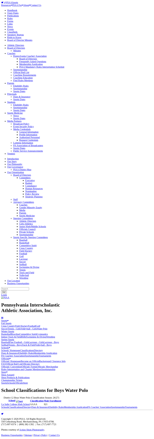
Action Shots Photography (31, 429)
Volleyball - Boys (43, 345)
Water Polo (42, 328)
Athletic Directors (15, 45)
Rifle (23, 337)
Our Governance (15, 167)
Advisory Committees (23, 202)
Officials (5, 358)
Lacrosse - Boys (51, 342)
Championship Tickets (11, 380)
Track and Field (26, 272)
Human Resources (34, 188)
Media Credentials (22, 129)
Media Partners (14, 121)
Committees (25, 177)
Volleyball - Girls (29, 328)
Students (11, 102)
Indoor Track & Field (11, 337)
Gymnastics (42, 334)
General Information (28, 132)
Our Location (13, 280)
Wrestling (23, 278)
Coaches (11, 53)
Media (22, 210)
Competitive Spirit (28, 245)
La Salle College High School (15, 404)
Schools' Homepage (10, 350)
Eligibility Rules (21, 86)
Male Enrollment (52, 401)
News (10, 26)
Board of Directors (16, 48)
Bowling (15, 334)
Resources (6, 5)
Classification (37, 401)
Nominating (31, 191)
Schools (5, 347)
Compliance (31, 186)
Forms (10, 21)
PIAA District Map (22, 169)
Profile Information (28, 134)
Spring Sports (7, 339)
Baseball (23, 240)
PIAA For (17, 5)
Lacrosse (23, 259)
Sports (4, 320)
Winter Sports (7, 331)
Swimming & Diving (29, 267)
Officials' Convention (11, 366)
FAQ (3, 364)
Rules (10, 18)
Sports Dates (19, 91)
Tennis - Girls (14, 328)
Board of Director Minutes (19, 40)
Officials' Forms (29, 366)
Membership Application (31, 64)
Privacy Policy (40, 435)
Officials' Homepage (11, 361)
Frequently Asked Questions (32, 61)
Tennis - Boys (15, 345)
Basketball (24, 242)
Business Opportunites (12, 435)
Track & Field (28, 345)
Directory (38, 350)
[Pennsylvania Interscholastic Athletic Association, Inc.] (5, 297)
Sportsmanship (20, 69)
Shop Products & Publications (15, 377)
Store (3, 372)
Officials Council (27, 229)
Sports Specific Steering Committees (30, 237)
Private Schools (26, 232)
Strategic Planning (34, 196)
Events (10, 29)
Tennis (22, 270)
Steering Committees (23, 218)
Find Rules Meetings (23, 80)
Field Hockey (25, 251)
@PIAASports (10, 2)
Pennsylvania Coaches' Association (30, 56)
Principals (12, 94)
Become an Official (30, 361)
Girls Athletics (26, 224)
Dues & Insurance (21, 96)
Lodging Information (23, 143)
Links (10, 24)
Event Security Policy (23, 126)
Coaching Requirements (24, 75)
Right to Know (14, 37)
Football (23, 253)
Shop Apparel (7, 375)
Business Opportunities (18, 283)
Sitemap (28, 435)
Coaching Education (23, 77)
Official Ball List (21, 72)
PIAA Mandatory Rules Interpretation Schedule (41, 67)
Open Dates (12, 13)
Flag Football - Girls (19, 342)
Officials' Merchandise (47, 366)
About (26, 5)
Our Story (12, 161)
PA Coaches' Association (13, 356)
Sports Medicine (15, 113)
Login (4, 295)
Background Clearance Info (52, 361)
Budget (28, 183)
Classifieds (12, 32)
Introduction (13, 158)
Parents (10, 83)
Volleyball (24, 275)
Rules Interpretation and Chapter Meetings (21, 369)
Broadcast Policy (21, 124)
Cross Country (26, 248)
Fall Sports (6, 323)
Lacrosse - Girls (36, 342)
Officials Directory (31, 364)
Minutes (17, 50)
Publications (13, 15)
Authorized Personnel (29, 137)
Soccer (22, 261)
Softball (23, 264)
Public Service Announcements (28, 151)
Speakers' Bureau (15, 34)
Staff (15, 199)
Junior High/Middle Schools (32, 226)
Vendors (11, 153)
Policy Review (32, 194)
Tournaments (45, 356)
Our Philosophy (14, 164)
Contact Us (36, 5)
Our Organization (15, 172)
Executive (30, 180)
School (11, 400)
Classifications (27, 350)
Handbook (12, 10)
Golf (21, 256)
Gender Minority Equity (30, 207)
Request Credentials (28, 140)
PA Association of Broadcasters (28, 145)
